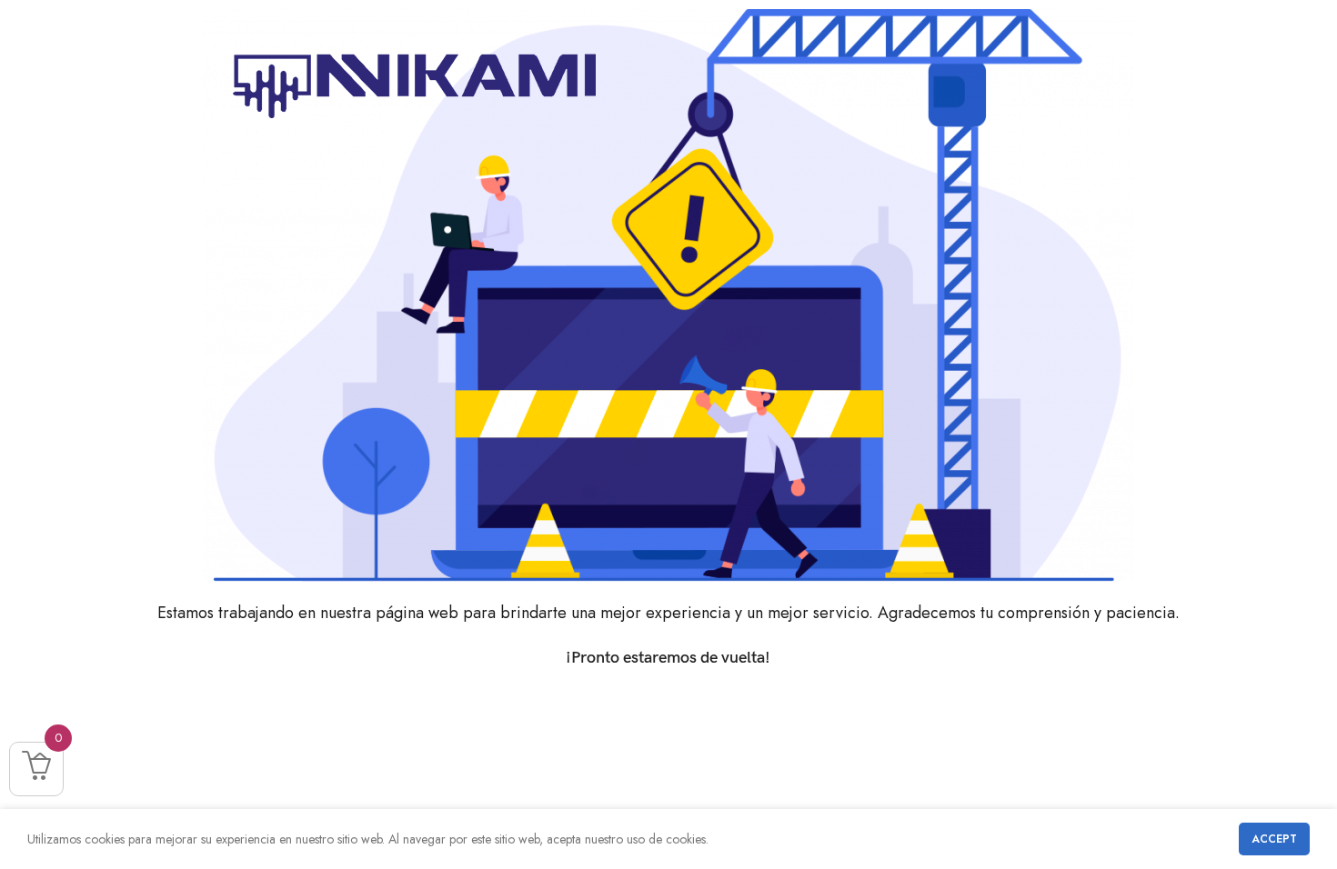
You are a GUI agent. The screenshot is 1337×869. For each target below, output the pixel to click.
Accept (1274, 839)
